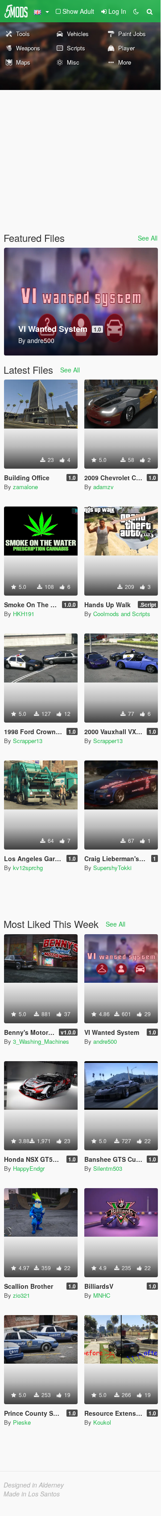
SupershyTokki (112, 867)
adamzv (103, 486)
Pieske (22, 1422)
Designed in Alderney (34, 1484)
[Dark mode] (136, 11)
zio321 (21, 1295)
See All (147, 237)
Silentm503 (107, 1168)
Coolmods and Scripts (121, 613)
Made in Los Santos (32, 1493)
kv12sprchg (28, 867)
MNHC (101, 1295)
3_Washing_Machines (41, 1041)
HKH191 (23, 613)
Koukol (102, 1422)
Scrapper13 (27, 740)
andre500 (105, 1041)
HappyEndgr (29, 1168)
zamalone (25, 486)
